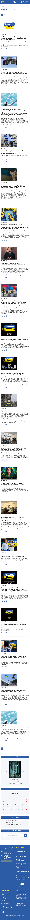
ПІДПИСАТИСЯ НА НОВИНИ (15, 830)
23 (26, 806)
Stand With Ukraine (5, 903)
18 (7, 806)
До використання (15, 817)
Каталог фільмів (15, 756)
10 (3, 804)
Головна (3, 6)
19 (11, 806)
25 (7, 809)
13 (15, 804)
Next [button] (24, 772)
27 (15, 809)
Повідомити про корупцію (6, 901)
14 (18, 804)
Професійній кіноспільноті (13, 820)
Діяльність (3, 897)
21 (18, 806)
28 (18, 809)
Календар (15, 789)
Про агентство (4, 896)
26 (11, 809)
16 (26, 804)
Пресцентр (3, 900)
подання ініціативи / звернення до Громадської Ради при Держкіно (22, 878)
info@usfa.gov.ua (20, 860)
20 (15, 806)
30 (26, 809)
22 (22, 806)
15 (22, 804)
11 (7, 804)
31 (3, 812)
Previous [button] (6, 772)
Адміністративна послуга (13, 824)
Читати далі (4, 48)
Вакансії (2, 894)
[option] (15, 773)
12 (11, 804)
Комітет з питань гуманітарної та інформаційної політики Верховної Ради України (22, 897)
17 (3, 806)
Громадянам (9, 822)
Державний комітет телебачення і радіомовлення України (21, 904)
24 (3, 809)
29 (22, 809)
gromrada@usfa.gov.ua (21, 875)
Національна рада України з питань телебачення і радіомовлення (21, 901)
